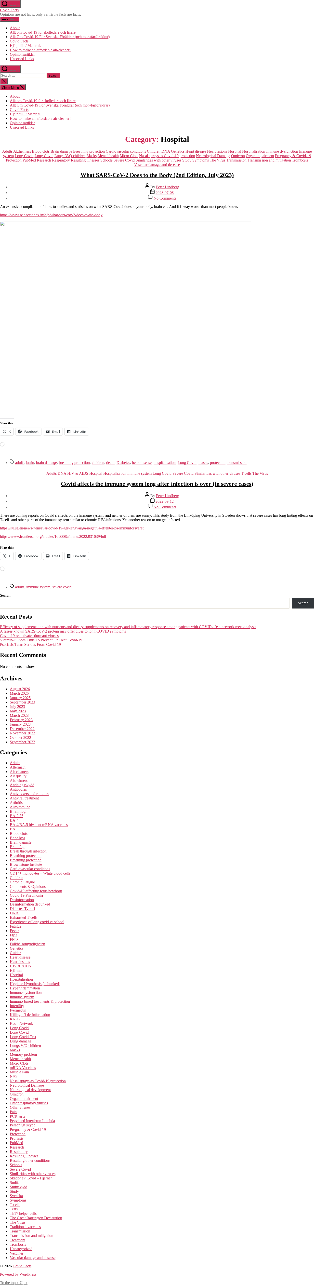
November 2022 (22, 733)
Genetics (177, 151)
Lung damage (20, 1041)
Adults (7, 151)
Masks (92, 156)
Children (153, 151)
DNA (165, 151)
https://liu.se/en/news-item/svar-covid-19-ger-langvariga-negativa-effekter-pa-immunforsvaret (72, 528)
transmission (237, 462)
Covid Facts (9, 10)
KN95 (15, 1019)
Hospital (234, 151)
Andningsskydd (22, 785)
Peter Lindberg (167, 187)
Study (186, 160)
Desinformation (22, 900)
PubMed (29, 160)
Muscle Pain (19, 1072)
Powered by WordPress (18, 1274)
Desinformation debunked (30, 904)
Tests (14, 1209)
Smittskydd (18, 1187)
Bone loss (17, 838)
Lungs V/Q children (70, 156)
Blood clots (41, 151)
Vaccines (17, 1253)
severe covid (62, 587)
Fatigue (15, 926)
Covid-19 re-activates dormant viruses (29, 636)
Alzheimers (22, 151)
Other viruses (20, 1107)
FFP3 (14, 939)
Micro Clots (129, 156)
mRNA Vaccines (23, 1068)
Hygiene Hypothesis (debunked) (35, 984)
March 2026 (19, 693)
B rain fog (18, 811)
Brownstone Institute (26, 864)
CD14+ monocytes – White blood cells (40, 873)
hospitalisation (165, 462)
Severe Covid (124, 160)
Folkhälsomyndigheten (27, 944)
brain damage (46, 462)
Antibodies (18, 789)
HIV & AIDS (77, 473)
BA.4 (14, 820)
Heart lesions (217, 151)
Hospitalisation (253, 151)
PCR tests (17, 1116)
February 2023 (21, 720)
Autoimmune (20, 807)
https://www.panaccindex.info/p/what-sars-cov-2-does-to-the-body (51, 215)
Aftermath (18, 767)
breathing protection (74, 462)
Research (44, 160)
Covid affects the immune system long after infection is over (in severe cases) (157, 484)
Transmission (236, 160)
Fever (14, 931)
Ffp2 (13, 935)
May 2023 (18, 711)
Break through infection (28, 851)
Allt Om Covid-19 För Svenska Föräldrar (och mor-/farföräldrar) (60, 37)
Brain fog (17, 847)
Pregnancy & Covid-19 (293, 156)
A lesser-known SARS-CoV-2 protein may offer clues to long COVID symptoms (63, 631)
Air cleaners (19, 772)
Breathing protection (89, 151)
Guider (15, 953)
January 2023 (20, 724)
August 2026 (20, 689)
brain (30, 462)
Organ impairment (260, 156)
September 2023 (22, 702)
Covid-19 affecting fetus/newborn (36, 891)
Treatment (17, 1240)
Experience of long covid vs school (37, 922)
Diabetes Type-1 (22, 908)
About (15, 28)
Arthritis (16, 802)
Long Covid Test (23, 1037)
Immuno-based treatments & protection (40, 1001)
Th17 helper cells (23, 1213)
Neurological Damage (213, 156)
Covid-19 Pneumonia (26, 895)
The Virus (217, 160)
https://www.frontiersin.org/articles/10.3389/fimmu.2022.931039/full (53, 536)
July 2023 (17, 706)
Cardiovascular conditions (126, 151)
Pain (13, 1112)
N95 (13, 1076)
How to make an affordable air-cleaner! (40, 50)
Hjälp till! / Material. (25, 45)
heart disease (142, 462)
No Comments (165, 198)
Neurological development (30, 1090)
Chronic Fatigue (22, 882)
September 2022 (22, 742)
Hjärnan (16, 970)
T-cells (246, 473)
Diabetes (123, 462)
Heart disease (195, 151)
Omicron (238, 156)
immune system (38, 587)
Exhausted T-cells (23, 917)
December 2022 (22, 729)
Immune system (139, 473)
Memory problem (23, 1054)
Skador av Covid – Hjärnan (31, 1178)
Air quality (18, 776)
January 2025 (20, 698)
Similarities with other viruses (158, 160)
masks (203, 462)
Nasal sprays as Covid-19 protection (167, 156)
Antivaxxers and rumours (29, 794)
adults (19, 462)
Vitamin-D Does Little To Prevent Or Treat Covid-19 (41, 640)
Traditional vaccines (25, 1227)
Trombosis (300, 160)
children (98, 462)
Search (5, 595)
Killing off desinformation (30, 1015)
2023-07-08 (165, 192)
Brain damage (61, 151)
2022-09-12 (165, 501)
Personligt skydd (23, 1125)
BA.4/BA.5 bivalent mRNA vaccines (39, 825)
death (110, 462)
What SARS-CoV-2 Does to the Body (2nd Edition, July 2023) (157, 175)
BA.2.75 (16, 816)
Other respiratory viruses (29, 1103)
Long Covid (24, 156)
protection (217, 462)
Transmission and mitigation (269, 160)
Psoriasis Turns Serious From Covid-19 (30, 644)
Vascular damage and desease (157, 164)
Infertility (17, 1006)
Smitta (15, 1182)
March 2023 (19, 715)
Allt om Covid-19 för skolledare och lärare (43, 32)
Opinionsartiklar (22, 54)
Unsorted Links (22, 59)
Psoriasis (16, 1138)
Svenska (16, 1196)
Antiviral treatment (24, 798)
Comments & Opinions (28, 886)
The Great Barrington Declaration (36, 1218)
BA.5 (14, 829)
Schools (106, 160)
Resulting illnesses (85, 160)
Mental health (108, 156)
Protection (14, 160)
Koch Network (21, 1023)
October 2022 (20, 737)
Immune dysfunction (282, 151)
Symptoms (200, 160)
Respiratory (61, 160)
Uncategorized (21, 1249)
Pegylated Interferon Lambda (32, 1121)
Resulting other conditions (30, 1160)
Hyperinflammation (25, 988)
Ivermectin (18, 1010)
